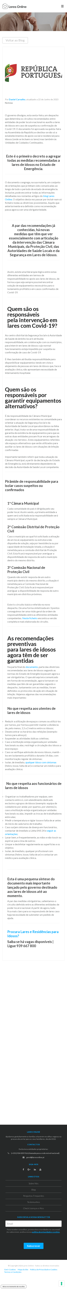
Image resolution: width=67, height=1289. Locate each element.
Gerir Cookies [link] (10, 1269)
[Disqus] (33, 1004)
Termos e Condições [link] (13, 1272)
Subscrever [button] (33, 1245)
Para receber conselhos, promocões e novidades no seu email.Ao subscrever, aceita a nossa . (33, 1230)
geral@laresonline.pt (35, 1157)
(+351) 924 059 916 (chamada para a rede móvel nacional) (35, 1153)
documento (32, 666)
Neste (25, 618)
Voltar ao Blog (15, 40)
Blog (33, 1189)
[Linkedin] (35, 1169)
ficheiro (33, 618)
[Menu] (62, 6)
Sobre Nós (33, 1183)
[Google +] (29, 1169)
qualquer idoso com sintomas (40, 762)
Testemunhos (33, 1202)
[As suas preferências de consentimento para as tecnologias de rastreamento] (62, 1284)
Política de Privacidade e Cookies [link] (43, 1269)
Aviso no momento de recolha (13, 1286)
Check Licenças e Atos (33, 1208)
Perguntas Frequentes (33, 1196)
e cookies (55, 1232)
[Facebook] (23, 1169)
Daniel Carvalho (17, 99)
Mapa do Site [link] (23, 1269)
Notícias (9, 102)
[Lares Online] (14, 6)
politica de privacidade (41, 1232)
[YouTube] (40, 1169)
